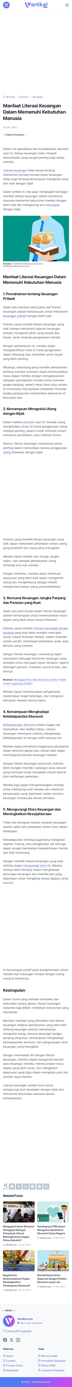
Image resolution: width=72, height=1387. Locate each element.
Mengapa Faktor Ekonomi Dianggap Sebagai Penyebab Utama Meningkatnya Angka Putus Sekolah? (18, 1233)
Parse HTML (48, 1365)
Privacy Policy (14, 1365)
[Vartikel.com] (36, 5)
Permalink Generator (53, 1360)
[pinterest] (39, 1186)
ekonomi (29, 422)
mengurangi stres (35, 865)
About (9, 1356)
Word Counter (49, 1356)
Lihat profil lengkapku (19, 1331)
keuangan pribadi (14, 316)
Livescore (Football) (52, 1370)
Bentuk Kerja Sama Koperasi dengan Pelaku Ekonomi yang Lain (52, 1279)
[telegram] (32, 1186)
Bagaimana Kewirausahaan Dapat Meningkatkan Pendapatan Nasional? (16, 1280)
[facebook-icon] (5, 1340)
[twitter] (19, 1186)
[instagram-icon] (18, 1340)
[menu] (6, 5)
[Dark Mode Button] (67, 5)
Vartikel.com (25, 1318)
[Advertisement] (36, 53)
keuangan (53, 205)
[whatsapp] (26, 1186)
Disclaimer (12, 1370)
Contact (10, 1360)
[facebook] (12, 1186)
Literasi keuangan (15, 170)
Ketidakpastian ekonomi (19, 724)
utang (7, 452)
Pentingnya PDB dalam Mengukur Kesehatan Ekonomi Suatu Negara (51, 1230)
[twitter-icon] (12, 1340)
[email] (46, 1186)
